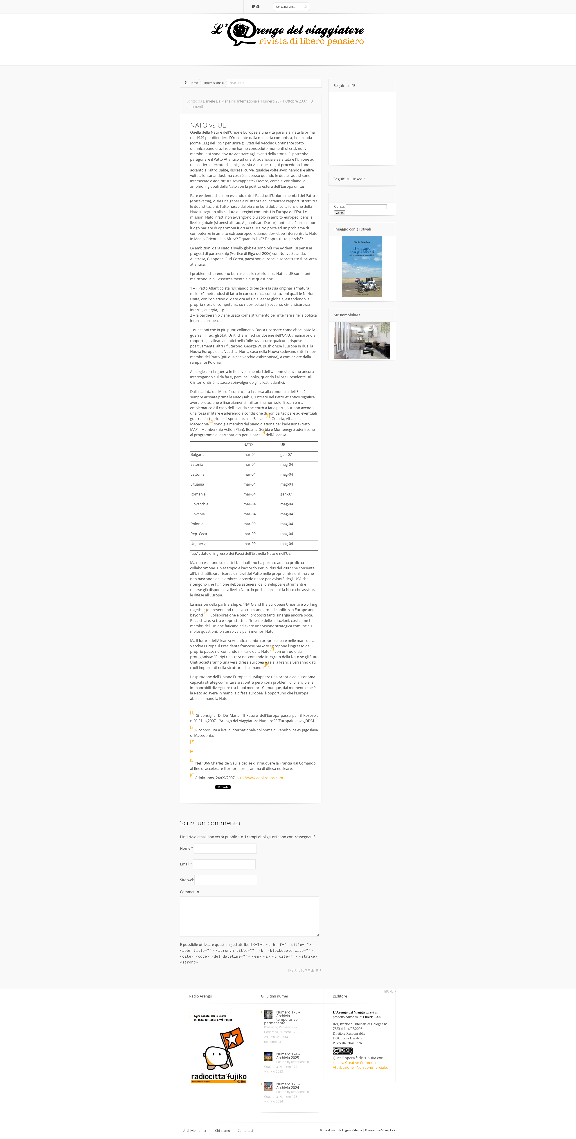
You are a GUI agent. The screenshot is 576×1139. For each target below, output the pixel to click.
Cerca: (339, 206)
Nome (186, 848)
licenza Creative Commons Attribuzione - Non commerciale (360, 1065)
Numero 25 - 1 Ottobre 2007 (284, 101)
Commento (189, 891)
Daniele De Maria (216, 101)
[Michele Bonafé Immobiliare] (362, 358)
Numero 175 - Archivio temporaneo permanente (281, 1036)
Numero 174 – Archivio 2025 (288, 1056)
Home (193, 83)
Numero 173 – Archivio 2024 (288, 1086)
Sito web (187, 879)
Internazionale (214, 83)
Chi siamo (222, 1130)
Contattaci (245, 1130)
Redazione (286, 1027)
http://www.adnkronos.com (259, 777)
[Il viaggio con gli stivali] (362, 296)
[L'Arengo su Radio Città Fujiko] (218, 1082)
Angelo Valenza (352, 1130)
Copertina (271, 1032)
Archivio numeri (195, 1130)
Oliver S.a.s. (388, 1130)
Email (186, 864)
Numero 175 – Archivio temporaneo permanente (282, 1017)
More (388, 991)
